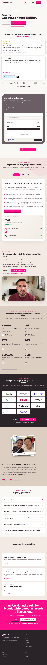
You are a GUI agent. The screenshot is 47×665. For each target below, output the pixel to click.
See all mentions (6, 72)
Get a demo (6, 23)
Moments (27, 640)
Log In (33, 2)
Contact (26, 654)
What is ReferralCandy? (9, 499)
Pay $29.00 (23, 128)
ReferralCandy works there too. (17, 25)
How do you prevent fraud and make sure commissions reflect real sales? (22, 530)
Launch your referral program (12, 210)
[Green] (12, 139)
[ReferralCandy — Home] (7, 2)
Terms (44, 661)
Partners (26, 656)
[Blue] (10, 139)
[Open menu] (43, 2)
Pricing (26, 644)
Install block (38, 139)
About (26, 652)
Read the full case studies (9, 368)
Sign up (38, 2)
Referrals (26, 636)
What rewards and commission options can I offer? (16, 524)
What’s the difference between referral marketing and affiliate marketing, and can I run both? (22, 517)
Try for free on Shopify (19, 23)
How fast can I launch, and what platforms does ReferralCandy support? (21, 505)
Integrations (27, 642)
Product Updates (28, 646)
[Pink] (8, 139)
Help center (4, 656)
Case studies (4, 654)
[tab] (18, 100)
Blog (3, 652)
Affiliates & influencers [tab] (27, 174)
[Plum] (13, 139)
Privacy (41, 661)
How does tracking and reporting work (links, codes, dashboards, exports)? (22, 511)
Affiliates (26, 638)
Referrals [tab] (17, 174)
